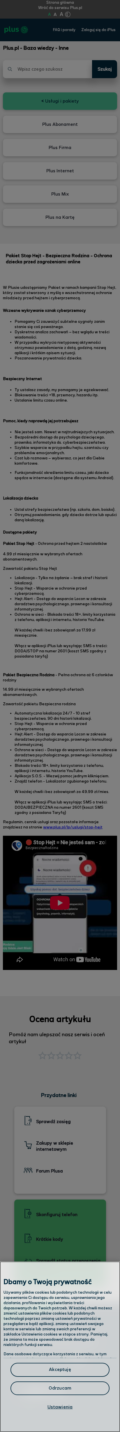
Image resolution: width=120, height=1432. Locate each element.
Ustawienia (60, 1407)
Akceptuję (60, 1370)
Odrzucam (60, 1388)
